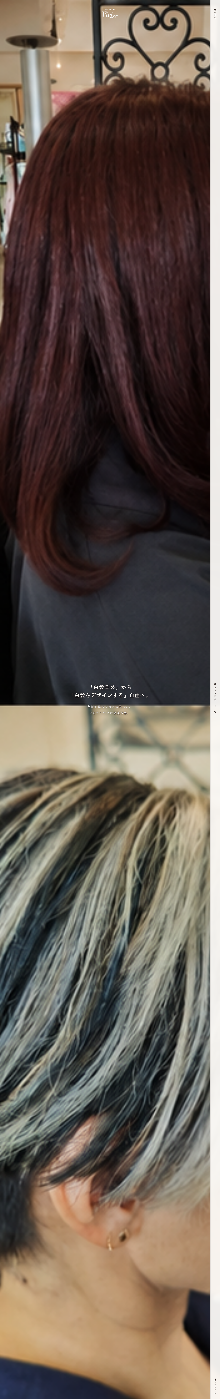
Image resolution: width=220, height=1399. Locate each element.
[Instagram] (215, 712)
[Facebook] (215, 706)
